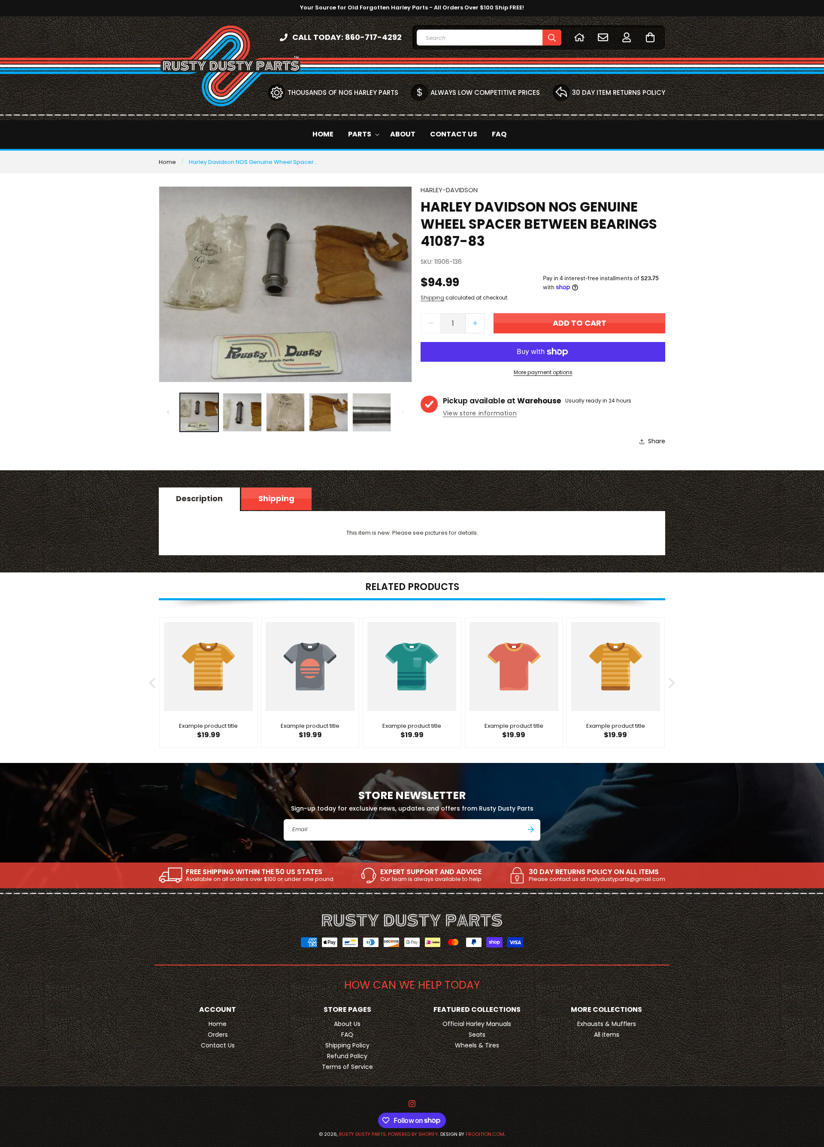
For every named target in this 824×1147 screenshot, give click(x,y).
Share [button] (656, 441)
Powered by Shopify (413, 1134)
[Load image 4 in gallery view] (328, 412)
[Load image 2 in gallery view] (242, 412)
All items (606, 1034)
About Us (347, 1024)
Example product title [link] (208, 726)
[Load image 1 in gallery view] (199, 412)
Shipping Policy (347, 1045)
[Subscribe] (530, 829)
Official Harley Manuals (476, 1024)
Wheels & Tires (477, 1045)
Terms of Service (347, 1066)
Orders (218, 1034)
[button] (650, 37)
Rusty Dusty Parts (362, 1134)
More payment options (543, 372)
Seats (477, 1034)
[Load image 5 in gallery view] (371, 412)
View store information (480, 413)
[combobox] (489, 37)
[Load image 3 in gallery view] (285, 412)
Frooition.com (485, 1134)
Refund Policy (347, 1056)
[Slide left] (168, 412)
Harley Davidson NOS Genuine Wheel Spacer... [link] (253, 162)
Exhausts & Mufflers (606, 1024)
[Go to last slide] (153, 683)
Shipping (432, 297)
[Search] (551, 37)
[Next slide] (671, 683)
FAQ (347, 1034)
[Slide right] (402, 412)
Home (167, 162)
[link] (246, 875)
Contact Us (218, 1045)
